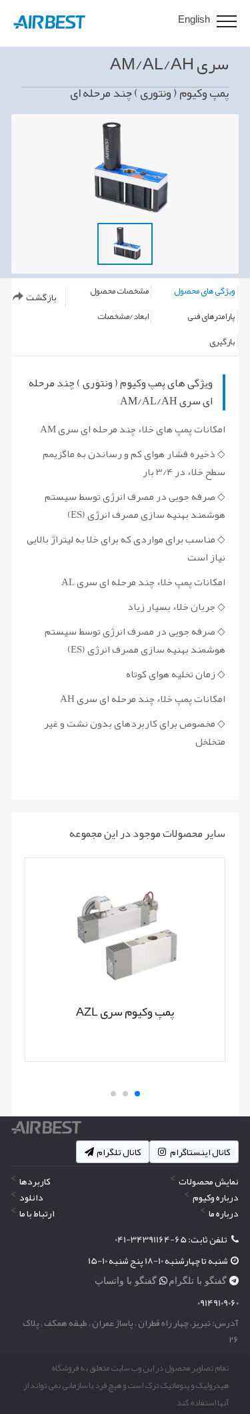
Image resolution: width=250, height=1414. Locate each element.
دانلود (31, 1197)
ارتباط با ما (37, 1213)
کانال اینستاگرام (199, 1151)
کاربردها (34, 1181)
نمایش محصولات (209, 1181)
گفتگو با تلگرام (199, 1280)
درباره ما (224, 1213)
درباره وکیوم (216, 1197)
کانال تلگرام (119, 1151)
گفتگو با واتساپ (127, 1280)
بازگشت (41, 297)
